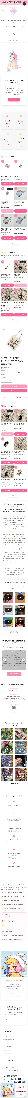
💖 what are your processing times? (12, 892)
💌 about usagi (14, 994)
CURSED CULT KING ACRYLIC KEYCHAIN (19, 303)
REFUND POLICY (7, 1046)
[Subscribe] (22, 1019)
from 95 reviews (14, 691)
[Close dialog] (26, 1083)
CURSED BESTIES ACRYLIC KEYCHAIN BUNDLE (5, 304)
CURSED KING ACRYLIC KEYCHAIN (19, 452)
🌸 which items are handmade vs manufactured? (11, 916)
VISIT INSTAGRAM (14, 674)
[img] (14, 689)
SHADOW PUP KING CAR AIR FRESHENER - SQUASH (7, 452)
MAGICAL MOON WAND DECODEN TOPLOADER (20, 202)
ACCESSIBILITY (7, 1050)
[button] (3, 10)
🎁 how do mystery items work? (11, 921)
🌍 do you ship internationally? (11, 900)
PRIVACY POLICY (7, 1043)
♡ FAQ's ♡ (6, 1036)
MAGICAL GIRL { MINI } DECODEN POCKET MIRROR (6, 202)
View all (14, 243)
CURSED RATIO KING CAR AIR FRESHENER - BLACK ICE (20, 481)
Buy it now (14, 391)
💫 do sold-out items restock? (10, 925)
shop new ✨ (14, 100)
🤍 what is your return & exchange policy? (12, 910)
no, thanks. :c (21, 1094)
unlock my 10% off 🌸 (21, 1091)
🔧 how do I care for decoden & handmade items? (11, 930)
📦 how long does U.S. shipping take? (13, 896)
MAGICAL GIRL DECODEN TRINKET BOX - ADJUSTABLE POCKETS (7, 175)
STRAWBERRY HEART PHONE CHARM (6, 275)
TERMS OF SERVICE (8, 1039)
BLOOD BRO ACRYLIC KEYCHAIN (19, 275)
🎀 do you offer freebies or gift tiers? (12, 935)
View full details (20, 397)
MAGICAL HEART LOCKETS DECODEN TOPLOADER (6, 229)
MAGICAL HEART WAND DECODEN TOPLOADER (20, 229)
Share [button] (4, 397)
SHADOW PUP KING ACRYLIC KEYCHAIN (5, 480)
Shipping (3, 370)
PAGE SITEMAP (7, 1053)
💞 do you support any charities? (11, 939)
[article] (7, 734)
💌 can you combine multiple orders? (12, 904)
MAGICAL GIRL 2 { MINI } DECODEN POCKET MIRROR (20, 175)
